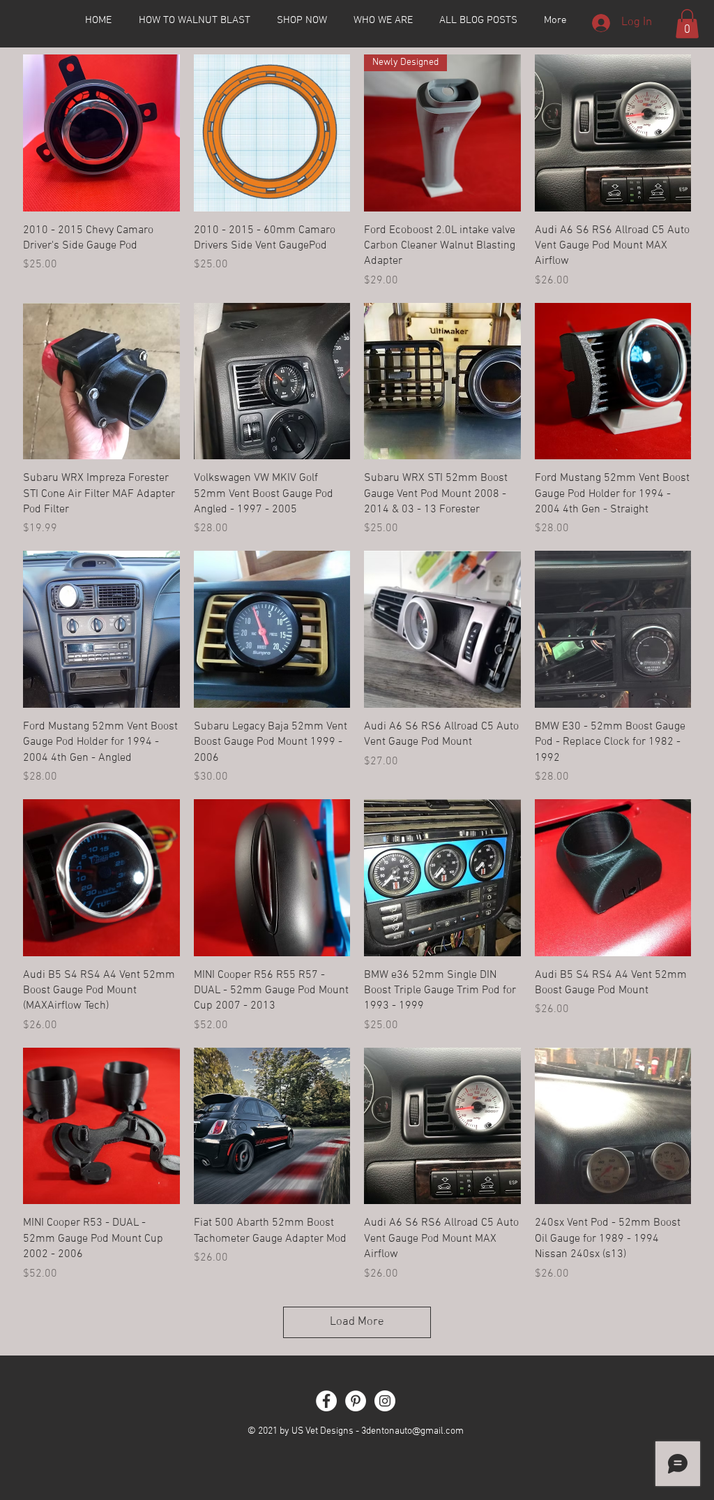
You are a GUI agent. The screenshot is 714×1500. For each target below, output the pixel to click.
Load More (357, 1322)
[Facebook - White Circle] (326, 1400)
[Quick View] (101, 132)
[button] (687, 23)
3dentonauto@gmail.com (412, 1431)
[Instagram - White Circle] (384, 1400)
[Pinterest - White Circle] (355, 1400)
